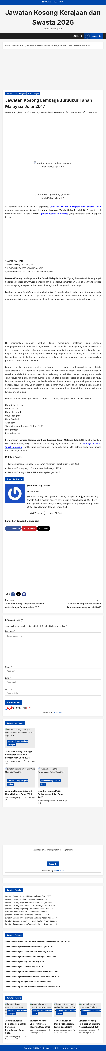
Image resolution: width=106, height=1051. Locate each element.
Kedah (10, 784)
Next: (84, 603)
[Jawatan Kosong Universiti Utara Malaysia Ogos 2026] (20, 777)
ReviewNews (63, 1048)
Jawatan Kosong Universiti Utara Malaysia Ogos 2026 (28, 946)
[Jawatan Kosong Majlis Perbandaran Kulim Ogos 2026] (53, 777)
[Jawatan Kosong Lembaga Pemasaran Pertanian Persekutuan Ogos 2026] (20, 738)
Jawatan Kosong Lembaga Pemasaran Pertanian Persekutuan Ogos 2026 (18, 754)
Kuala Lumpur (33, 94)
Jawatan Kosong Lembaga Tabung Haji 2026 (24, 961)
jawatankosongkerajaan (15, 112)
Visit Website (36, 513)
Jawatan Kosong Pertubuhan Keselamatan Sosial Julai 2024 (31, 971)
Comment (10, 631)
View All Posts (56, 513)
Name (8, 667)
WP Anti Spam (58, 712)
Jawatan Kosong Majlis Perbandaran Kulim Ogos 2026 (50, 794)
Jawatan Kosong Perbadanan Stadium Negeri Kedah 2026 (30, 956)
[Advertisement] (53, 70)
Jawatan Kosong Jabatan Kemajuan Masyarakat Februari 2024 (32, 986)
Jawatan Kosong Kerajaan (16, 94)
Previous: (24, 603)
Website (8, 689)
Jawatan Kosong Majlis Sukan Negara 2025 (24, 966)
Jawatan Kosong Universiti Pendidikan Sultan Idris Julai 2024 (32, 976)
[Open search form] (81, 36)
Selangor (11, 744)
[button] (7, 594)
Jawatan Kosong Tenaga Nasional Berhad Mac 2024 (28, 981)
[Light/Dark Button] (76, 36)
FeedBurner (59, 870)
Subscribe (96, 36)
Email (8, 678)
